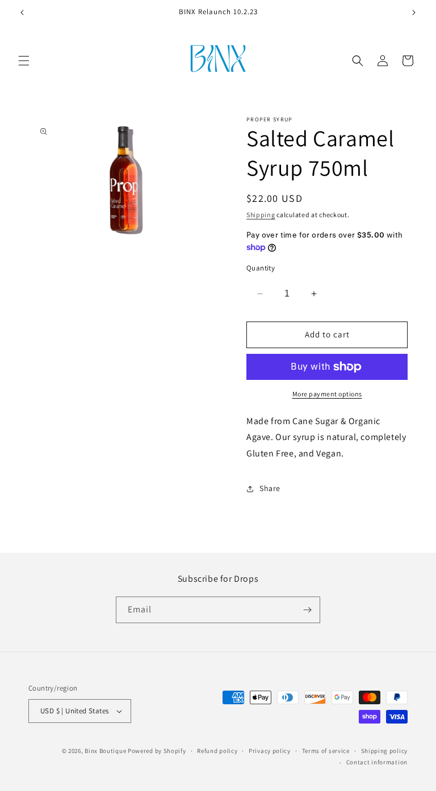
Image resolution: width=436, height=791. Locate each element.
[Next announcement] (413, 12)
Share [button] (269, 488)
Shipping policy (384, 751)
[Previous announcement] (22, 12)
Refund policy (217, 751)
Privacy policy (270, 751)
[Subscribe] (307, 610)
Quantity (260, 268)
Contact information (377, 762)
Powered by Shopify (157, 751)
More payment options (327, 394)
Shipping (260, 214)
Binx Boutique (105, 751)
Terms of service (326, 751)
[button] (23, 60)
